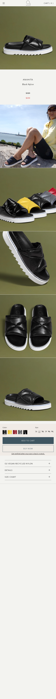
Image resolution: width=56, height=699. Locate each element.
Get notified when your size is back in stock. (28, 453)
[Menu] (4, 3)
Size (36, 427)
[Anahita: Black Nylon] (5, 432)
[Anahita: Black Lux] (25, 432)
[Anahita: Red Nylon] (15, 432)
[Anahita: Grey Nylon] (20, 432)
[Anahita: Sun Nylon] (10, 432)
